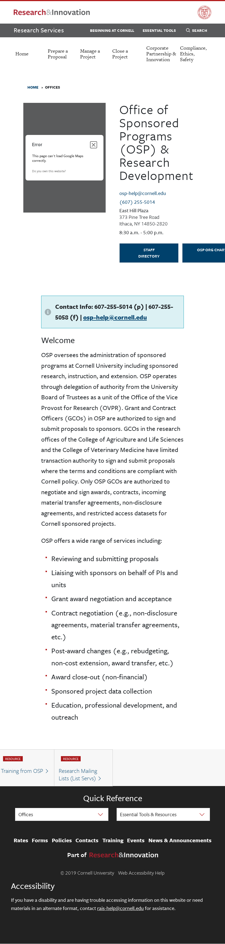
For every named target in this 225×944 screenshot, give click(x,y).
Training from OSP (22, 770)
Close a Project (120, 54)
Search (199, 30)
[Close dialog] (93, 145)
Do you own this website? (49, 171)
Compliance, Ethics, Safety (193, 53)
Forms (40, 840)
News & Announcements (180, 840)
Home (22, 53)
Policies (62, 840)
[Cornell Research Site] (52, 12)
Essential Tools (159, 30)
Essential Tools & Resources (148, 814)
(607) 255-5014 (137, 201)
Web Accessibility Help (141, 872)
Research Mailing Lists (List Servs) (78, 774)
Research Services (39, 30)
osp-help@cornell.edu (142, 193)
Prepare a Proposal (58, 54)
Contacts (87, 840)
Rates (21, 840)
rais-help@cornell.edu (120, 908)
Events (136, 840)
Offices (25, 814)
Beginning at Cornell (112, 30)
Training (112, 840)
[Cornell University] (204, 12)
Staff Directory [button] (149, 253)
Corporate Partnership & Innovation (161, 53)
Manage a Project (90, 54)
